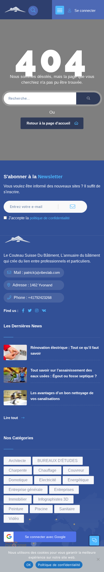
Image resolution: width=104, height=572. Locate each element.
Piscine (41, 509)
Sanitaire (67, 509)
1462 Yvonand (41, 285)
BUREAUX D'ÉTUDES (57, 461)
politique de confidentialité (50, 218)
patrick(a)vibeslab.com (42, 272)
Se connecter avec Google (45, 537)
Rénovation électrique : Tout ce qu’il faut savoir (64, 350)
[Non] (98, 559)
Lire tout (11, 418)
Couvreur (76, 470)
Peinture (16, 509)
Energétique (78, 480)
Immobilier (18, 499)
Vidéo (14, 519)
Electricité (47, 480)
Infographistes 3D (53, 499)
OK (28, 565)
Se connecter (85, 11)
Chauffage (47, 470)
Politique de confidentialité (59, 565)
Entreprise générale (26, 490)
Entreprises (64, 490)
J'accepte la (39, 218)
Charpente (18, 470)
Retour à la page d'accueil (48, 123)
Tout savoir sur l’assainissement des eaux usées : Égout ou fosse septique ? (63, 373)
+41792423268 (40, 298)
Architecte (17, 461)
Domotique (18, 480)
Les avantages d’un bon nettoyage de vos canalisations (61, 396)
